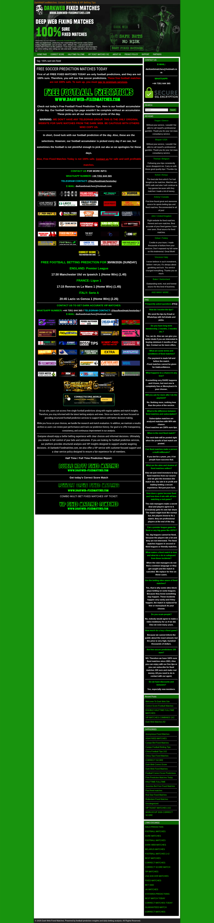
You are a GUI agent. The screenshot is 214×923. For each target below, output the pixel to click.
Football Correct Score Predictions (161, 773)
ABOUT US (117, 54)
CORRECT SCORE (57, 54)
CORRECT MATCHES (155, 863)
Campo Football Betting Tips (158, 747)
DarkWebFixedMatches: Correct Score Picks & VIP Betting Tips (65, 2)
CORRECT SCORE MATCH (157, 867)
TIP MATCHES (151, 872)
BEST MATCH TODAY (155, 898)
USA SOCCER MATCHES (157, 876)
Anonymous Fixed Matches (157, 734)
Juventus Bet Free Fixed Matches (160, 786)
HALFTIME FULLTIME (76, 54)
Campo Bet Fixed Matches (157, 743)
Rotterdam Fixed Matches (157, 799)
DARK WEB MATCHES (155, 845)
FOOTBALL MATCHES (155, 831)
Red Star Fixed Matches (156, 795)
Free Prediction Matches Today (159, 777)
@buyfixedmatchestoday (102, 181)
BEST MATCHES (153, 858)
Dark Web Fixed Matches (157, 769)
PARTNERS (157, 54)
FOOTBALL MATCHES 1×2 (157, 854)
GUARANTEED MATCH (156, 907)
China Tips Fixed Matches (157, 756)
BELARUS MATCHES (155, 849)
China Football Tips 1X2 (156, 751)
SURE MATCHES (153, 836)
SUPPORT (145, 54)
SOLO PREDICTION (154, 827)
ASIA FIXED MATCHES (156, 738)
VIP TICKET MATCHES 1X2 (98, 54)
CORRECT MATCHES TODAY (159, 903)
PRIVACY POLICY (131, 54)
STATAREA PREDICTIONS (157, 894)
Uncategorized (152, 803)
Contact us (102, 159)
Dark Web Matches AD (155, 722)
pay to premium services (112, 82)
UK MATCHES (151, 889)
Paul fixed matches (154, 790)
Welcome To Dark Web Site (158, 701)
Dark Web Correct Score (156, 764)
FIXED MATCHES (153, 880)
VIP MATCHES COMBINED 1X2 (160, 717)
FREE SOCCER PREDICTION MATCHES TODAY (72, 69)
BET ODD (149, 885)
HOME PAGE (42, 54)
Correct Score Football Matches (159, 706)
